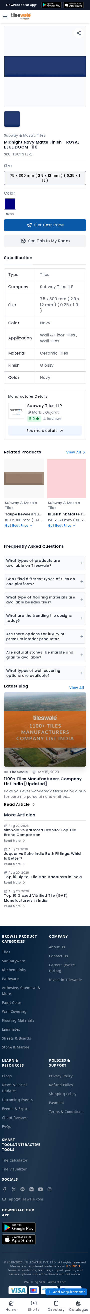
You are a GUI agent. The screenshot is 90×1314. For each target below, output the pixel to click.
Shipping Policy (62, 1093)
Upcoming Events (17, 1099)
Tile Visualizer (14, 1169)
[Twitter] (13, 1189)
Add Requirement (69, 1291)
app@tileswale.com (26, 1199)
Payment (56, 1102)
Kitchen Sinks (14, 969)
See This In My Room (49, 241)
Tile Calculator (15, 1160)
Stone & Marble (16, 1047)
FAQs (6, 1126)
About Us (57, 947)
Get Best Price (49, 225)
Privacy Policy (61, 1076)
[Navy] (10, 204)
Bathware (10, 978)
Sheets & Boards (16, 1038)
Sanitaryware (13, 960)
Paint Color (11, 1002)
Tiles (6, 952)
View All (73, 452)
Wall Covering (14, 1011)
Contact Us (58, 956)
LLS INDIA (73, 1266)
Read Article (17, 804)
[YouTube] (40, 1189)
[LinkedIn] (31, 1189)
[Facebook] (4, 1189)
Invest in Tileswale (65, 979)
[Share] (79, 33)
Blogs (7, 1076)
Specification (18, 258)
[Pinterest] (22, 1189)
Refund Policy (61, 1084)
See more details (42, 430)
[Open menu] (5, 16)
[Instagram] (49, 1189)
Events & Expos (15, 1108)
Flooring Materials (18, 1020)
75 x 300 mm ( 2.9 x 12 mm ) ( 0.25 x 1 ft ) (45, 178)
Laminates (11, 1029)
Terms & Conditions (66, 1111)
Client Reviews (15, 1117)
